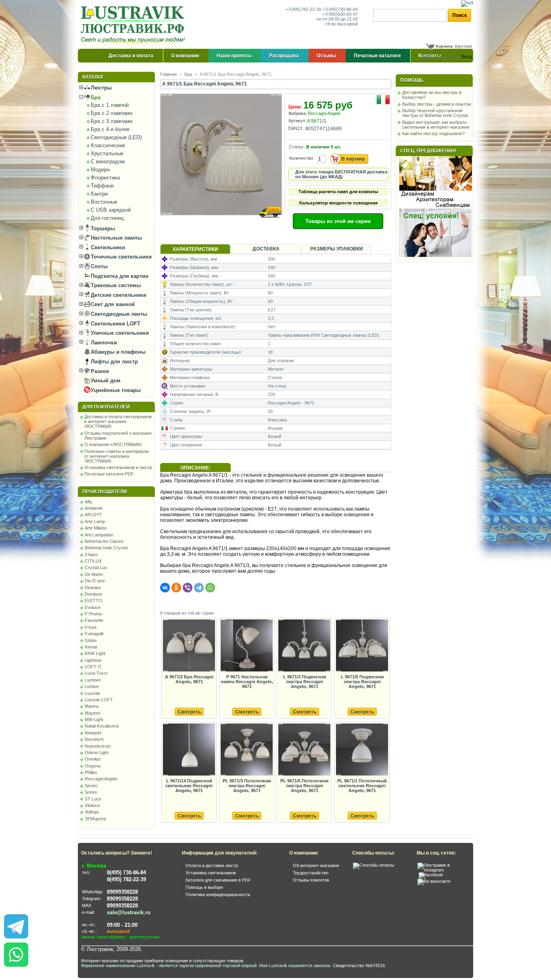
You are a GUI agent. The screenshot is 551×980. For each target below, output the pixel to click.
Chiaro (91, 554)
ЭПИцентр (95, 818)
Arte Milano (95, 527)
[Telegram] (199, 587)
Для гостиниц (107, 218)
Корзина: (445, 46)
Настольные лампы (115, 238)
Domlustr (93, 594)
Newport (93, 732)
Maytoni (92, 713)
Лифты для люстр (113, 362)
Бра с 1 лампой (110, 105)
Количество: (301, 158)
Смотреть (189, 712)
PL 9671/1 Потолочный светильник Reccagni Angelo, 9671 (362, 785)
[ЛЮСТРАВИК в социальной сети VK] (434, 881)
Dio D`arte (95, 580)
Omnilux (93, 759)
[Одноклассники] (176, 587)
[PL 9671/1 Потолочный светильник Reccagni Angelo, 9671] (362, 750)
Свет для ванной (112, 304)
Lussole (92, 693)
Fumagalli (94, 633)
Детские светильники (117, 295)
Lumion (92, 686)
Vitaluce (92, 805)
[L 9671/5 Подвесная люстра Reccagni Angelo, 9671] (362, 645)
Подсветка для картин (118, 276)
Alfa (88, 501)
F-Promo (93, 613)
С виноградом (108, 161)
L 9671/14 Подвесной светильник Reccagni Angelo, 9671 (189, 785)
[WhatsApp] (210, 587)
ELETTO (93, 600)
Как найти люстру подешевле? (433, 133)
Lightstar (93, 660)
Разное (99, 371)
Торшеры (102, 228)
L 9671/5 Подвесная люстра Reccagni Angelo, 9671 (362, 681)
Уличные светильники (119, 333)
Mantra (91, 706)
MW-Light (94, 719)
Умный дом (105, 380)
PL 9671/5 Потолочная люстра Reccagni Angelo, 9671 (304, 785)
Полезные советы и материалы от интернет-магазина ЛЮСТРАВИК (116, 456)
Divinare (93, 587)
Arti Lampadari (99, 534)
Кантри (99, 194)
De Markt (94, 574)
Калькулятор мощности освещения (338, 202)
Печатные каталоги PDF (109, 473)
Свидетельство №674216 (359, 965)
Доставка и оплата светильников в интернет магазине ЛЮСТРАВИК (118, 421)
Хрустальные (107, 153)
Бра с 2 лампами (111, 113)
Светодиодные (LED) (116, 137)
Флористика (105, 178)
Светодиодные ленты (118, 314)
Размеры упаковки (336, 249)
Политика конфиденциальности (218, 894)
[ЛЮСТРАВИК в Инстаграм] (442, 869)
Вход (466, 56)
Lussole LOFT (99, 699)
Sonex (91, 792)
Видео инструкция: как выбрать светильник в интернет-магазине (436, 124)
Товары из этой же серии (338, 221)
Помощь (412, 80)
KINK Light (95, 653)
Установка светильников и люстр (118, 467)
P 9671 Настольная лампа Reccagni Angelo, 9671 (247, 681)
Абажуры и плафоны (117, 352)
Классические (108, 145)
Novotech (94, 739)
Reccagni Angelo (101, 778)
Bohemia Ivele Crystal (106, 547)
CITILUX (93, 561)
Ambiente (94, 508)
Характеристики (195, 249)
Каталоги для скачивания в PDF (218, 880)
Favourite (94, 620)
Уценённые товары (115, 390)
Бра (94, 97)
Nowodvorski (98, 746)
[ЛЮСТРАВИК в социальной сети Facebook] (431, 874)
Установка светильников (211, 872)
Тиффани (102, 186)
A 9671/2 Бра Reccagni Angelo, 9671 (189, 679)
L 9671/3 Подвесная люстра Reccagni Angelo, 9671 (304, 681)
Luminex (93, 680)
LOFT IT (93, 666)
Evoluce (92, 607)
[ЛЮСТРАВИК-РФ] (134, 24)
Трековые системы (115, 285)
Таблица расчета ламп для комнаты (338, 191)
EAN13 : (296, 128)
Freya (90, 627)
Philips (91, 772)
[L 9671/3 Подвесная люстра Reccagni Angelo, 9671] (304, 645)
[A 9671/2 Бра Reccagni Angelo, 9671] (189, 645)
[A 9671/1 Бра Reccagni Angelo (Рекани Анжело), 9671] (222, 223)
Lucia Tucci (96, 673)
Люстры (100, 88)
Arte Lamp (95, 521)
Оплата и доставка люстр (212, 865)
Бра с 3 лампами (111, 121)
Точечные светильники (120, 257)
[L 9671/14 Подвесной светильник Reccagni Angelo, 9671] (189, 750)
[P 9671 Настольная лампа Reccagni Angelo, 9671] (246, 645)
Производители (104, 491)
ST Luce (93, 799)
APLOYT (93, 514)
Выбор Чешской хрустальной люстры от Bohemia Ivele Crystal (435, 113)
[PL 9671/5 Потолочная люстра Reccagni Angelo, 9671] (304, 750)
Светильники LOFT (114, 324)
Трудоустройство (310, 872)
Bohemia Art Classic (104, 541)
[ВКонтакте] (165, 587)
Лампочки (103, 343)
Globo (90, 640)
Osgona (92, 765)
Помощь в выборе (204, 887)
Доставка (266, 249)
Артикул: (297, 120)
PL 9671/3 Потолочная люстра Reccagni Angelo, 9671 (247, 785)
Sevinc (91, 785)
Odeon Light (97, 752)
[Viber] (187, 587)
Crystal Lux (96, 567)
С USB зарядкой (111, 210)
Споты (98, 266)
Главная (168, 74)
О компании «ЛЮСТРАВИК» (113, 444)
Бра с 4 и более (110, 129)
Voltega (92, 811)
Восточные (104, 202)
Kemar (91, 646)
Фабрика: (297, 113)
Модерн (100, 170)
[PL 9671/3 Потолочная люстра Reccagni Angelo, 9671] (246, 750)
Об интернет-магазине (316, 865)
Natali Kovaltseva (102, 726)
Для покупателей (106, 407)
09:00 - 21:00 (122, 925)
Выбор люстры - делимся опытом (436, 104)
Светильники (107, 247)
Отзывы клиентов (311, 880)
